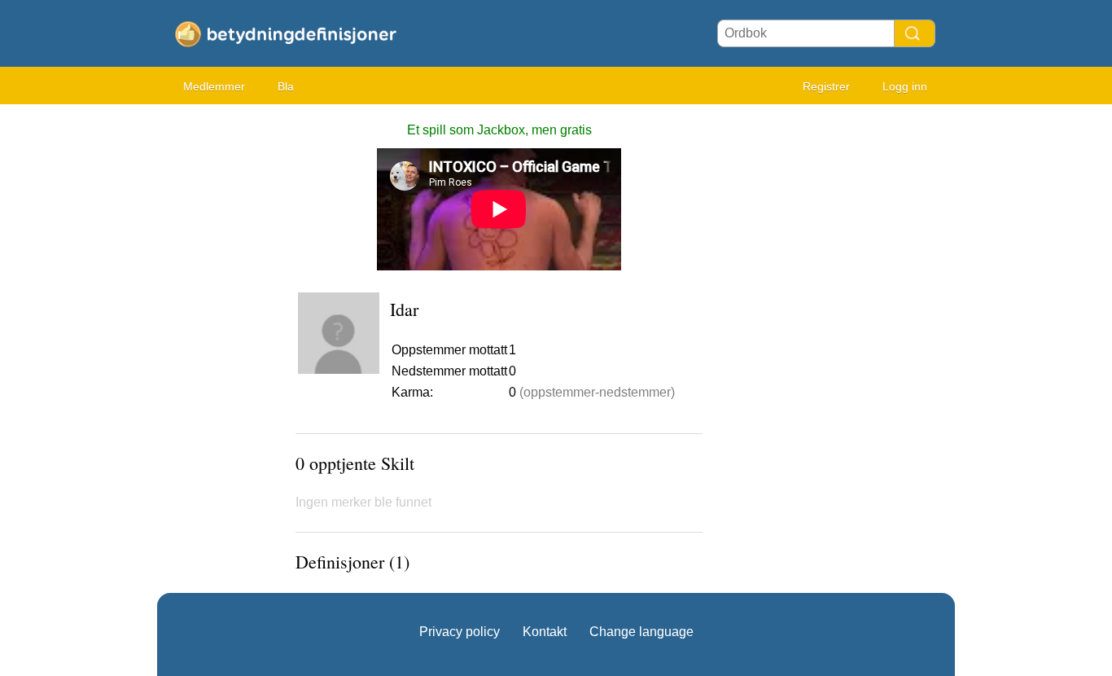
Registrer (826, 86)
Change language (641, 632)
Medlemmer (214, 86)
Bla (286, 86)
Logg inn (904, 86)
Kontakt (545, 632)
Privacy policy (459, 632)
